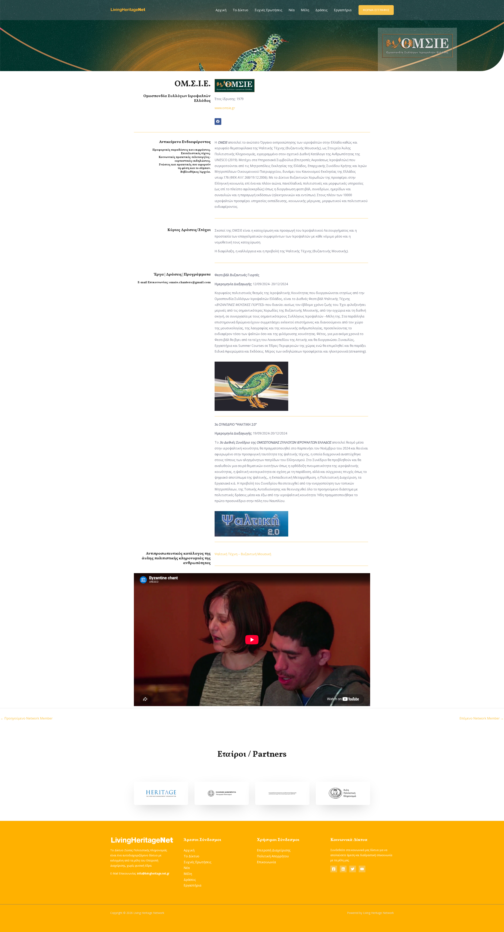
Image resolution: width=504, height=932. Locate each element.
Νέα (292, 10)
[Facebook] (333, 869)
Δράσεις (321, 10)
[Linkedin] (343, 869)
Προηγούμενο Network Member (26, 718)
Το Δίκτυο (240, 10)
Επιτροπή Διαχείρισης (274, 850)
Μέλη (305, 10)
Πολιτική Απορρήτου (273, 856)
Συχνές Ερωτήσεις (268, 10)
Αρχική (221, 10)
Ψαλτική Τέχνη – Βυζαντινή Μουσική (243, 554)
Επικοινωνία (266, 862)
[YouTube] (362, 869)
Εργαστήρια (342, 10)
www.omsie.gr (225, 108)
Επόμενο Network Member (482, 718)
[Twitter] (352, 869)
